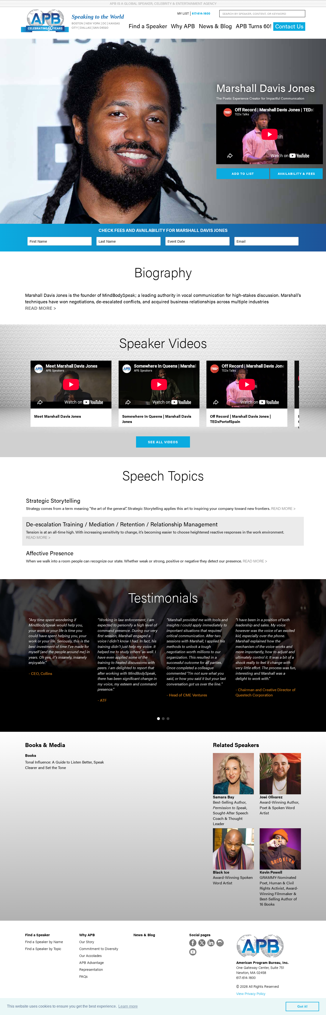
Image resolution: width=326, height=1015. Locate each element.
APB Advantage (91, 962)
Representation (91, 969)
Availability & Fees (296, 173)
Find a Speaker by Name (44, 941)
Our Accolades (90, 955)
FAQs (83, 976)
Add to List (243, 173)
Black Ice (221, 872)
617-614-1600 (201, 13)
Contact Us (289, 26)
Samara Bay (223, 797)
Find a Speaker (148, 26)
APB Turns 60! (253, 26)
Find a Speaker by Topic (43, 948)
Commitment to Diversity (98, 948)
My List (183, 13)
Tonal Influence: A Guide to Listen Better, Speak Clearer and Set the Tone (64, 764)
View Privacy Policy (250, 993)
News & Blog (215, 26)
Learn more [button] (128, 1006)
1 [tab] (158, 718)
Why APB (183, 26)
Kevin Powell (271, 872)
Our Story (86, 941)
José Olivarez (271, 797)
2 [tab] (163, 718)
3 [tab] (168, 718)
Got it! (302, 1006)
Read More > (40, 308)
